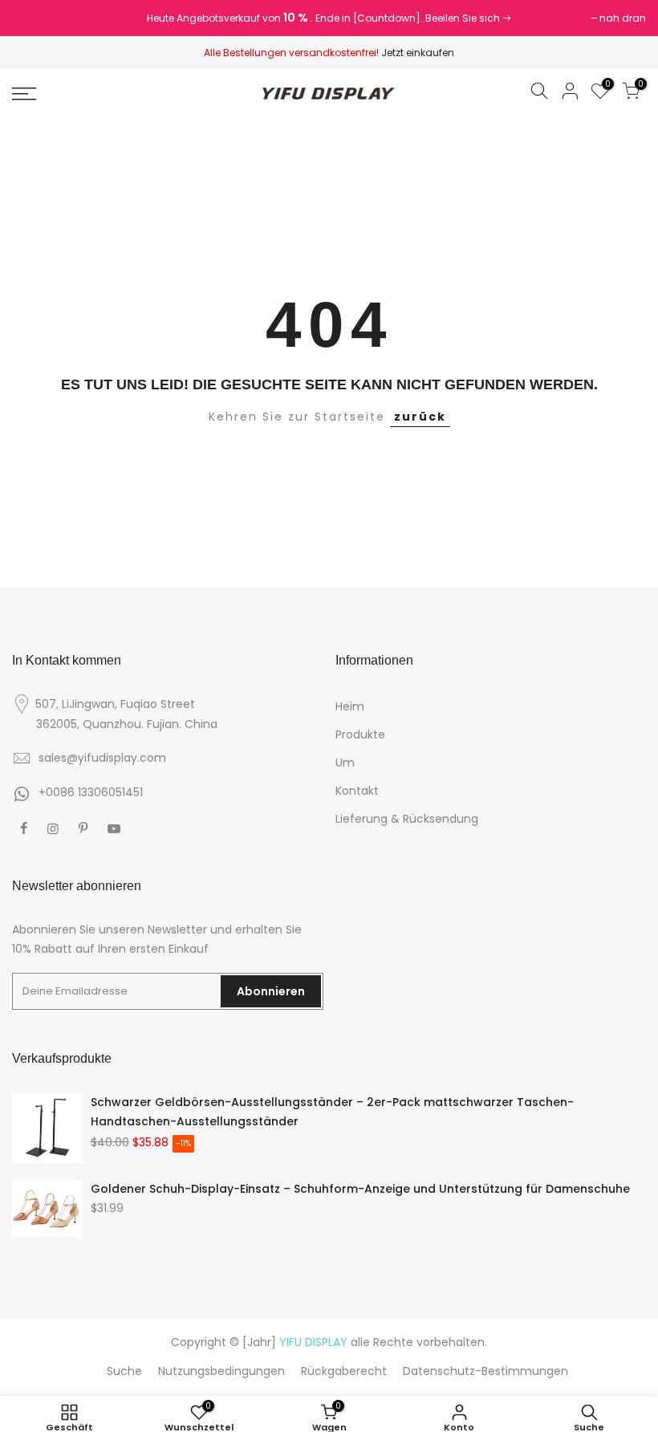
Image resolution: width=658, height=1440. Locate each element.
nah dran (43, 18)
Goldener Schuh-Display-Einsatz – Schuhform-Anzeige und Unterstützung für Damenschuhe (360, 1189)
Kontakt (357, 791)
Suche (124, 1371)
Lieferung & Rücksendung (406, 819)
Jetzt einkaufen (417, 52)
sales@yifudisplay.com (102, 758)
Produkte (360, 734)
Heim (349, 706)
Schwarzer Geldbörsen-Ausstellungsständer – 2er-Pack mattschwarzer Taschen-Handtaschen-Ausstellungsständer (332, 1111)
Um (345, 763)
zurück (420, 417)
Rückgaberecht (344, 1371)
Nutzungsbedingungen (221, 1371)
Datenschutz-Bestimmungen (485, 1371)
